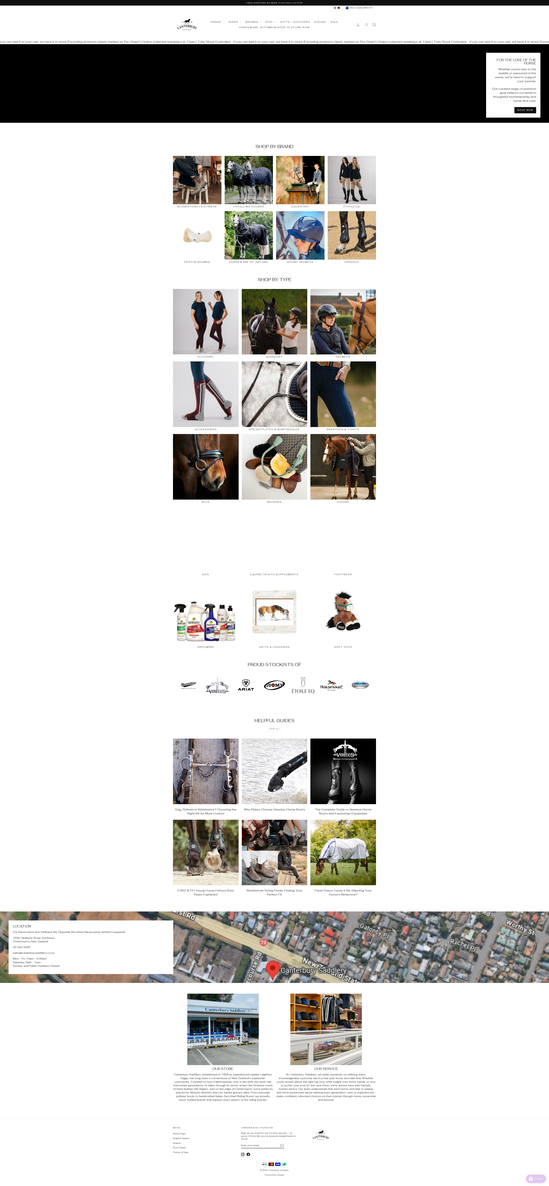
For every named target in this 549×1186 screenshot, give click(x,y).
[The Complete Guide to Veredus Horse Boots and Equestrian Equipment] (343, 771)
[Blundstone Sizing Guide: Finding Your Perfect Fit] (274, 852)
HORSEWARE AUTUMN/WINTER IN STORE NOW (274, 27)
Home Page (179, 1133)
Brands (252, 21)
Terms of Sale (181, 1152)
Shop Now (525, 110)
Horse (216, 21)
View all (274, 729)
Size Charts (179, 1147)
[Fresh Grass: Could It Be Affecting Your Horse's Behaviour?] (343, 852)
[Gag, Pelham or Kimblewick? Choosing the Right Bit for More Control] (206, 771)
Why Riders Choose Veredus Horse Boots (274, 809)
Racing (320, 21)
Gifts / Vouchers (295, 21)
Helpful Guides (181, 1138)
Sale (334, 21)
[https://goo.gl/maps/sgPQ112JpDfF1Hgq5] (274, 947)
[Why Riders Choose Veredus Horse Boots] (274, 771)
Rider (234, 21)
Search (177, 1143)
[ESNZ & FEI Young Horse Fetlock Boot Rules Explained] (206, 852)
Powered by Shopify (274, 1175)
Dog (270, 21)
